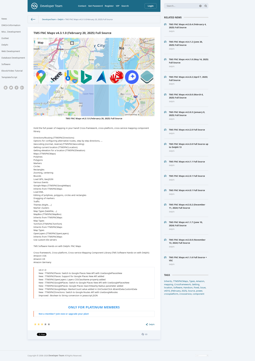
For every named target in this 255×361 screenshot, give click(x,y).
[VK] (6, 88)
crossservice (185, 293)
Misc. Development (11, 31)
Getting (195, 284)
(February (175, 290)
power (199, 290)
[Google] (22, 88)
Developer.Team (49, 19)
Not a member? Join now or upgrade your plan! (64, 313)
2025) (184, 290)
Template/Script (9, 77)
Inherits (168, 281)
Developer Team (56, 355)
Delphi (4, 44)
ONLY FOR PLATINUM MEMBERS (94, 307)
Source (191, 290)
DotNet (5, 38)
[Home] (33, 19)
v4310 (167, 290)
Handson (188, 287)
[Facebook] (16, 88)
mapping (168, 284)
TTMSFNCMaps (180, 281)
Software (5, 64)
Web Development (10, 51)
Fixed (196, 287)
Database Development (13, 57)
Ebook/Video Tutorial (12, 70)
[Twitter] (11, 88)
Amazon (200, 281)
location (168, 287)
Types (192, 281)
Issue (203, 287)
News (4, 18)
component (198, 293)
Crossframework (182, 284)
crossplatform (171, 293)
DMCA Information (10, 25)
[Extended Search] (200, 6)
